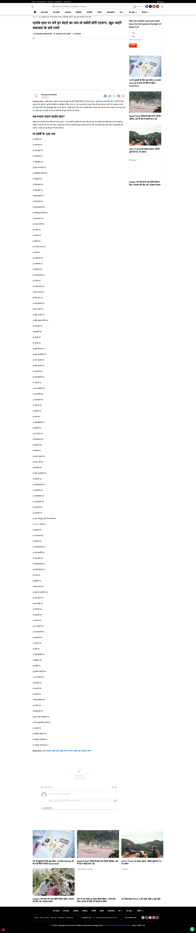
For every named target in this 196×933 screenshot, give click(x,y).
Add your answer (135, 40)
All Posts (45, 97)
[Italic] (53, 800)
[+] (79, 800)
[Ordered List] (61, 800)
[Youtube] (153, 6)
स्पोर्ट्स (99, 12)
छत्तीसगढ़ (78, 12)
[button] (162, 6)
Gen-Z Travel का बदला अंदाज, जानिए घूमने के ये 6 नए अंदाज (144, 150)
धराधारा (37, 524)
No (133, 36)
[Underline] (56, 800)
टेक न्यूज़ (132, 12)
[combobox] (90, 6)
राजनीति (89, 12)
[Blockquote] (67, 800)
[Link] (73, 800)
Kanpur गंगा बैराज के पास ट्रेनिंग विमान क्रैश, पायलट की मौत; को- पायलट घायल (144, 183)
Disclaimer (58, 2)
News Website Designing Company (117, 925)
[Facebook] (146, 6)
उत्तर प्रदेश (44, 12)
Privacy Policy (41, 2)
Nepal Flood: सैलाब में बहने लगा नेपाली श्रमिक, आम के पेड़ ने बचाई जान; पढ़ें (145, 117)
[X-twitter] (150, 6)
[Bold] (50, 800)
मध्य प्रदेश (56, 12)
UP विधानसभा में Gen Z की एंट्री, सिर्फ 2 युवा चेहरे (140, 899)
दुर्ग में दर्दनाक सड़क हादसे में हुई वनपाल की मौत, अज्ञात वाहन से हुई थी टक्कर (67, 751)
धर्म (121, 12)
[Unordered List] (64, 800)
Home (34, 2)
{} (76, 800)
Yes (133, 33)
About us (51, 2)
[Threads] (157, 917)
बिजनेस (144, 12)
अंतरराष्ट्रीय (110, 12)
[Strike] (59, 800)
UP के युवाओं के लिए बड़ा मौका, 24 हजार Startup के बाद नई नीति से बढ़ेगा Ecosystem (145, 83)
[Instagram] (157, 6)
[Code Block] (70, 800)
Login (115, 787)
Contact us (67, 2)
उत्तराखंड (68, 12)
